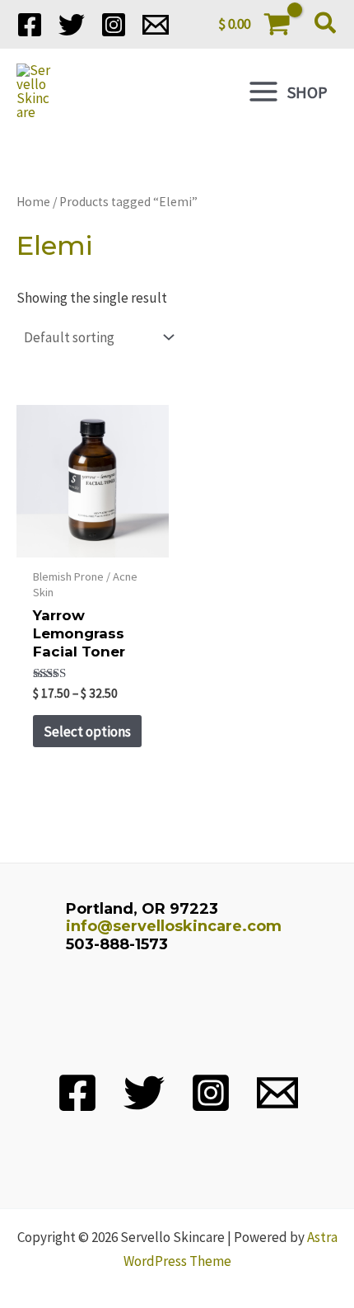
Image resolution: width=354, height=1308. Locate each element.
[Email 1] (155, 25)
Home (33, 201)
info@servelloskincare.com (174, 926)
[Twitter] (71, 25)
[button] (326, 24)
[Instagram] (113, 25)
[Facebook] (29, 25)
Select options (87, 731)
